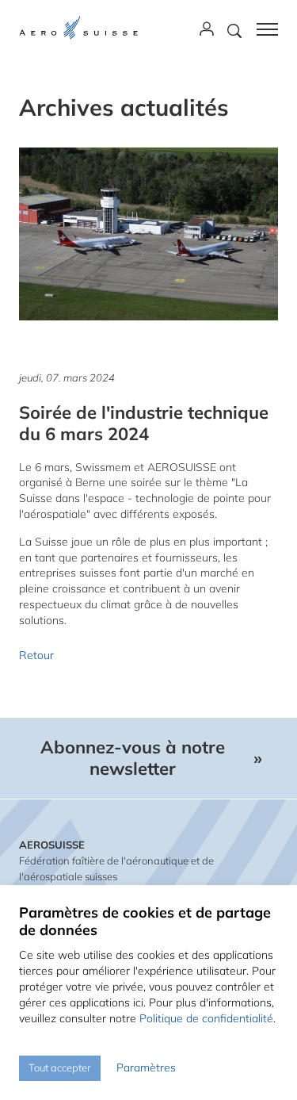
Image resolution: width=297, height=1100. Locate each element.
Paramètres (146, 1067)
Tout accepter (60, 1067)
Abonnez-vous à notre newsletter (132, 758)
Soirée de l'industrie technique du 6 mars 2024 (143, 423)
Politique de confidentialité (206, 1018)
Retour (36, 655)
